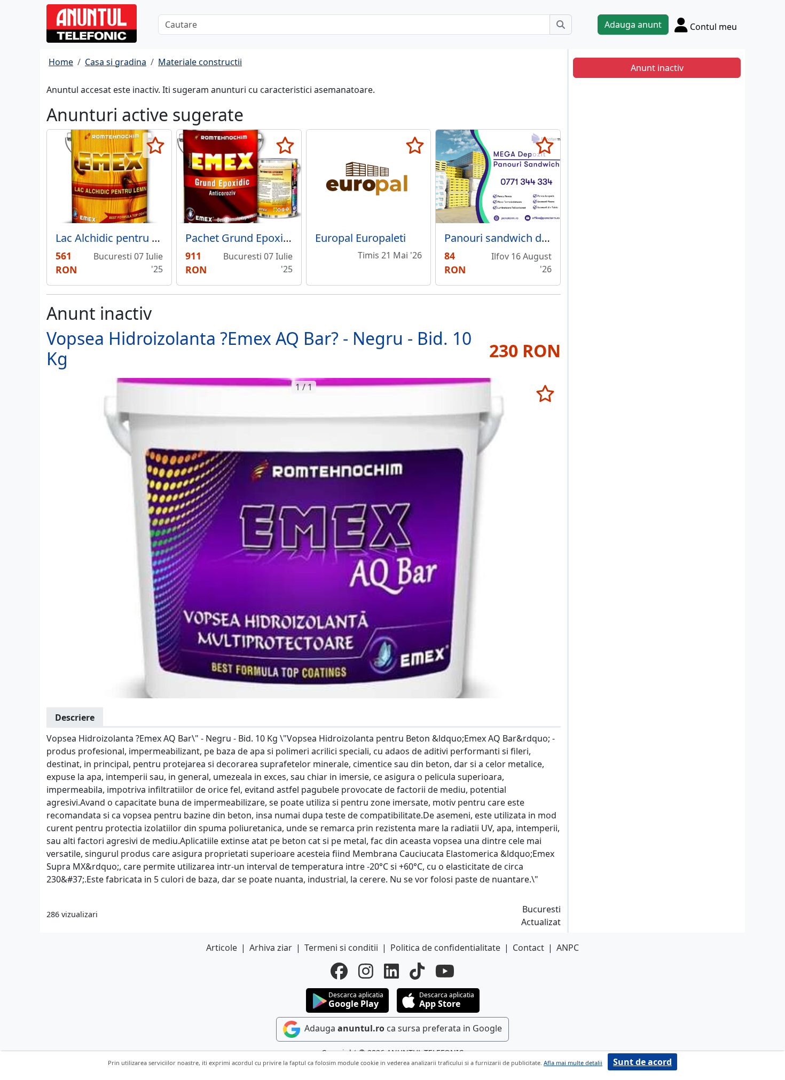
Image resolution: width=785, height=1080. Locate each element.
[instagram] (365, 971)
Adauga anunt (633, 24)
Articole (221, 947)
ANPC (567, 947)
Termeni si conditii (341, 947)
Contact (528, 947)
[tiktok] (417, 971)
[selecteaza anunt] (156, 145)
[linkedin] (391, 971)
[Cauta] (561, 24)
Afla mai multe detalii (573, 1063)
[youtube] (444, 971)
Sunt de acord (642, 1062)
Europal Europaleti (360, 238)
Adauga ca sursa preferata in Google (402, 1028)
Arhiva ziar (270, 947)
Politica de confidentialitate (445, 947)
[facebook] (339, 971)
